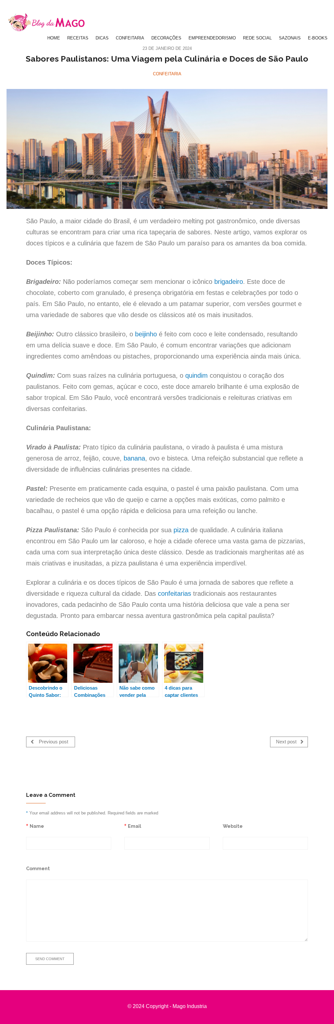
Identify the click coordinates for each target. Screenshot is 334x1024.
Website (233, 826)
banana (134, 458)
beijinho (146, 334)
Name (37, 826)
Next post (287, 741)
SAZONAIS (290, 38)
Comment (38, 868)
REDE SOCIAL (257, 38)
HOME (53, 38)
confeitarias (174, 593)
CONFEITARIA (130, 38)
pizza (181, 530)
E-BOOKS (317, 38)
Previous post (53, 741)
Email (134, 826)
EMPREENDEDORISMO (212, 38)
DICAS (102, 38)
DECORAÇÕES (166, 38)
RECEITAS (77, 38)
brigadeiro (228, 281)
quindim (196, 375)
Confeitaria (167, 73)
